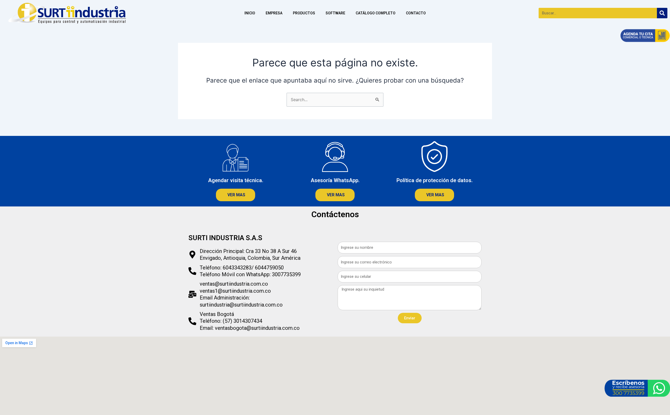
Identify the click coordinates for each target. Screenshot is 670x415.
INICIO (249, 13)
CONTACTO (416, 13)
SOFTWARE (335, 13)
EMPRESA (274, 13)
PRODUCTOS (304, 13)
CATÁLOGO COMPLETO (375, 13)
